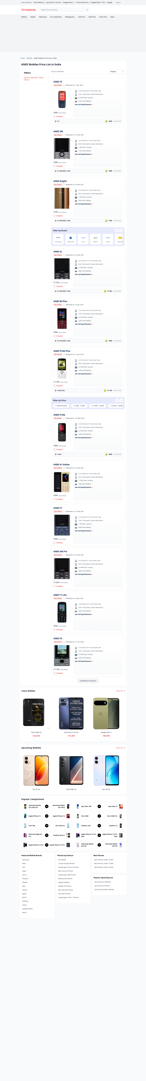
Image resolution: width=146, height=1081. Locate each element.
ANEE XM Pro (60, 551)
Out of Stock (117, 121)
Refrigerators (70, 17)
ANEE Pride (59, 414)
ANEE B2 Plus (60, 301)
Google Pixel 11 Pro (98, 2)
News (112, 17)
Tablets (32, 17)
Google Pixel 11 (68, 2)
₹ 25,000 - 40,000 (117, 406)
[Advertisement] (109, 9)
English (118, 2)
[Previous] (21, 717)
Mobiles (24, 17)
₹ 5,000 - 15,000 (79, 406)
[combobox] (64, 9)
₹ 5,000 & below (61, 406)
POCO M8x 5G (39, 2)
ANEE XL (57, 251)
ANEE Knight (60, 181)
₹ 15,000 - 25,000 (98, 406)
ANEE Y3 (57, 81)
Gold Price (92, 17)
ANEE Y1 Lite (60, 594)
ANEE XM (58, 131)
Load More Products (88, 681)
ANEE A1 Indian (61, 464)
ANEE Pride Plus (61, 350)
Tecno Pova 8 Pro (82, 2)
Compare (59, 116)
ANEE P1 (57, 507)
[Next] (124, 717)
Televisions (43, 17)
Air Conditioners (56, 17)
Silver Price (103, 17)
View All (119, 691)
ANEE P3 (57, 638)
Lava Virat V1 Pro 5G (53, 2)
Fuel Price (81, 17)
